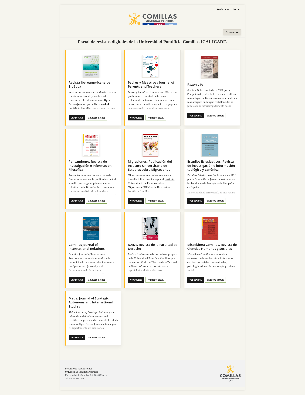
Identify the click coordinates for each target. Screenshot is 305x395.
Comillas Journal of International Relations (87, 246)
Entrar (236, 9)
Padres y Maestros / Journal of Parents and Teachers (151, 84)
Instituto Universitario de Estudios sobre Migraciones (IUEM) (151, 183)
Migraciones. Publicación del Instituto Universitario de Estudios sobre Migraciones (150, 165)
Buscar (234, 32)
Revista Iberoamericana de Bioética (89, 84)
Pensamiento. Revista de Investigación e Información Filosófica (90, 165)
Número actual (96, 117)
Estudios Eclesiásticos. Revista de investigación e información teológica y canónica (211, 165)
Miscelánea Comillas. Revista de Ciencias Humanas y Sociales (212, 246)
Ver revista (77, 117)
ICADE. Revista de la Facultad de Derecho (152, 246)
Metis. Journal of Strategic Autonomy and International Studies (91, 302)
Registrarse (223, 9)
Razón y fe (195, 84)
